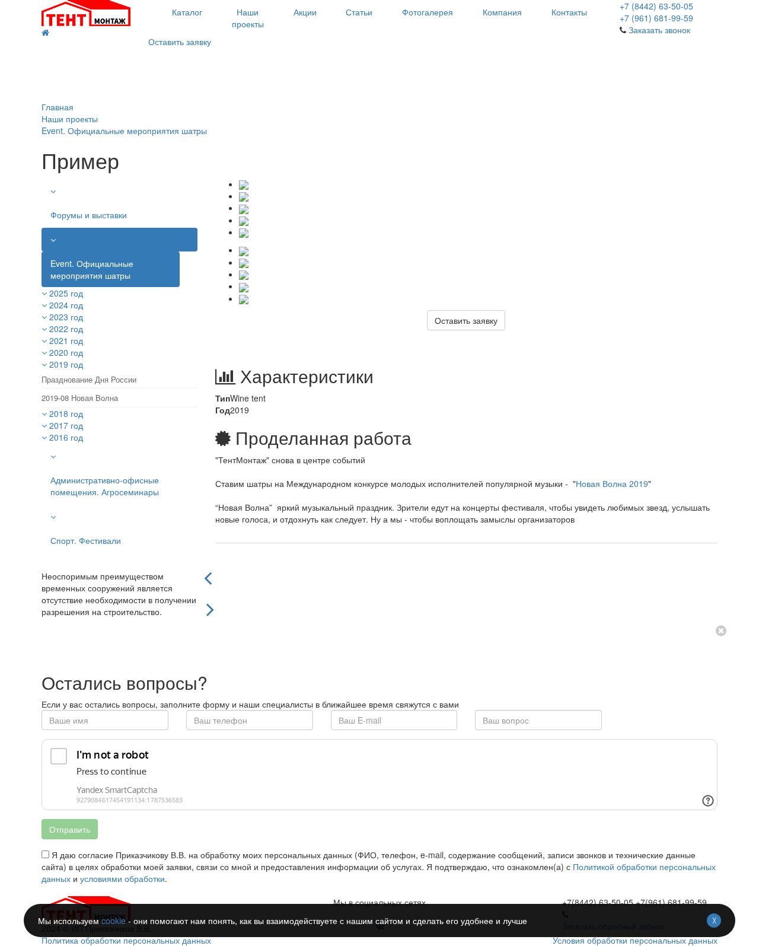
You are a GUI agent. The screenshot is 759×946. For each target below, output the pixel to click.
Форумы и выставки (88, 215)
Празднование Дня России (89, 379)
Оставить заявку (179, 41)
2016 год (66, 437)
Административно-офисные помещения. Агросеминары (104, 486)
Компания (502, 12)
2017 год (66, 425)
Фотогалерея (427, 12)
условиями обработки (122, 878)
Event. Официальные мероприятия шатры (91, 269)
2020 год (66, 352)
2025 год (66, 293)
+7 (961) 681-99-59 (656, 18)
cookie (113, 920)
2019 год (66, 364)
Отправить (69, 829)
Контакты (569, 12)
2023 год (66, 317)
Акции (305, 12)
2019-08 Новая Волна (80, 397)
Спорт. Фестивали (85, 540)
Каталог (187, 12)
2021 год (66, 340)
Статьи (359, 12)
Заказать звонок (659, 30)
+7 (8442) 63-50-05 (656, 6)
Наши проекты (248, 18)
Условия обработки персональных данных (635, 940)
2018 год (66, 413)
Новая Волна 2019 (612, 483)
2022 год (66, 329)
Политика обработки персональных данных (126, 940)
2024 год (66, 305)
